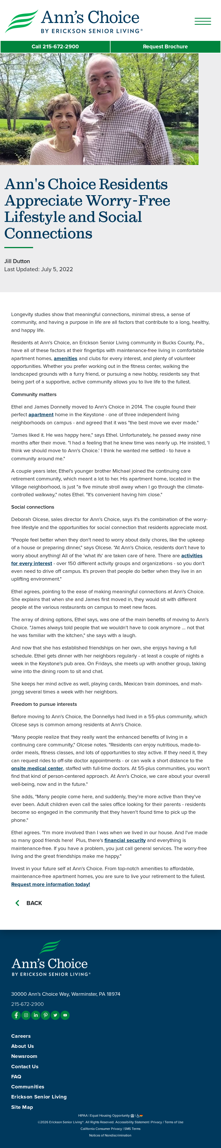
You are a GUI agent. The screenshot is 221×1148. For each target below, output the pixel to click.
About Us (22, 1046)
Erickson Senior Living (39, 1097)
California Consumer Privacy (101, 1129)
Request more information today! (50, 884)
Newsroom (24, 1056)
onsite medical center (37, 768)
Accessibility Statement (132, 1122)
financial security (125, 840)
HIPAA (83, 1115)
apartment (41, 414)
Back (34, 903)
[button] (85, 21)
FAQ (16, 1076)
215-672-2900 (55, 46)
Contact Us (25, 1066)
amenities (65, 358)
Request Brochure (165, 46)
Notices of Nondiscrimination (110, 1135)
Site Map (22, 1107)
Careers (21, 1036)
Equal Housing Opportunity (110, 1115)
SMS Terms (132, 1129)
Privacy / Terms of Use (167, 1122)
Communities (27, 1087)
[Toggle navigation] (203, 21)
